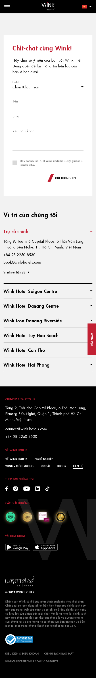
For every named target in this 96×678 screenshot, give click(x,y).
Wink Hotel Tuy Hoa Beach (31, 335)
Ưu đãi (45, 466)
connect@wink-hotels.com (26, 428)
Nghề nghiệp (44, 459)
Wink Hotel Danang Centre (31, 305)
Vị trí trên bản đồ (14, 272)
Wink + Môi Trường (19, 466)
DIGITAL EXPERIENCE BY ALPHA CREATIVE (31, 660)
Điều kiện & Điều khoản (22, 653)
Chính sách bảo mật (59, 653)
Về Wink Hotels (16, 459)
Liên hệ (78, 466)
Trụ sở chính (16, 231)
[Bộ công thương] (19, 639)
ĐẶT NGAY (92, 339)
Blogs (61, 466)
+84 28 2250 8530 (21, 436)
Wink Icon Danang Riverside (33, 320)
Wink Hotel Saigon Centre (30, 291)
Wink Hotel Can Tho (24, 350)
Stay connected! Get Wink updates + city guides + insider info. (51, 163)
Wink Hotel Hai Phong (27, 364)
